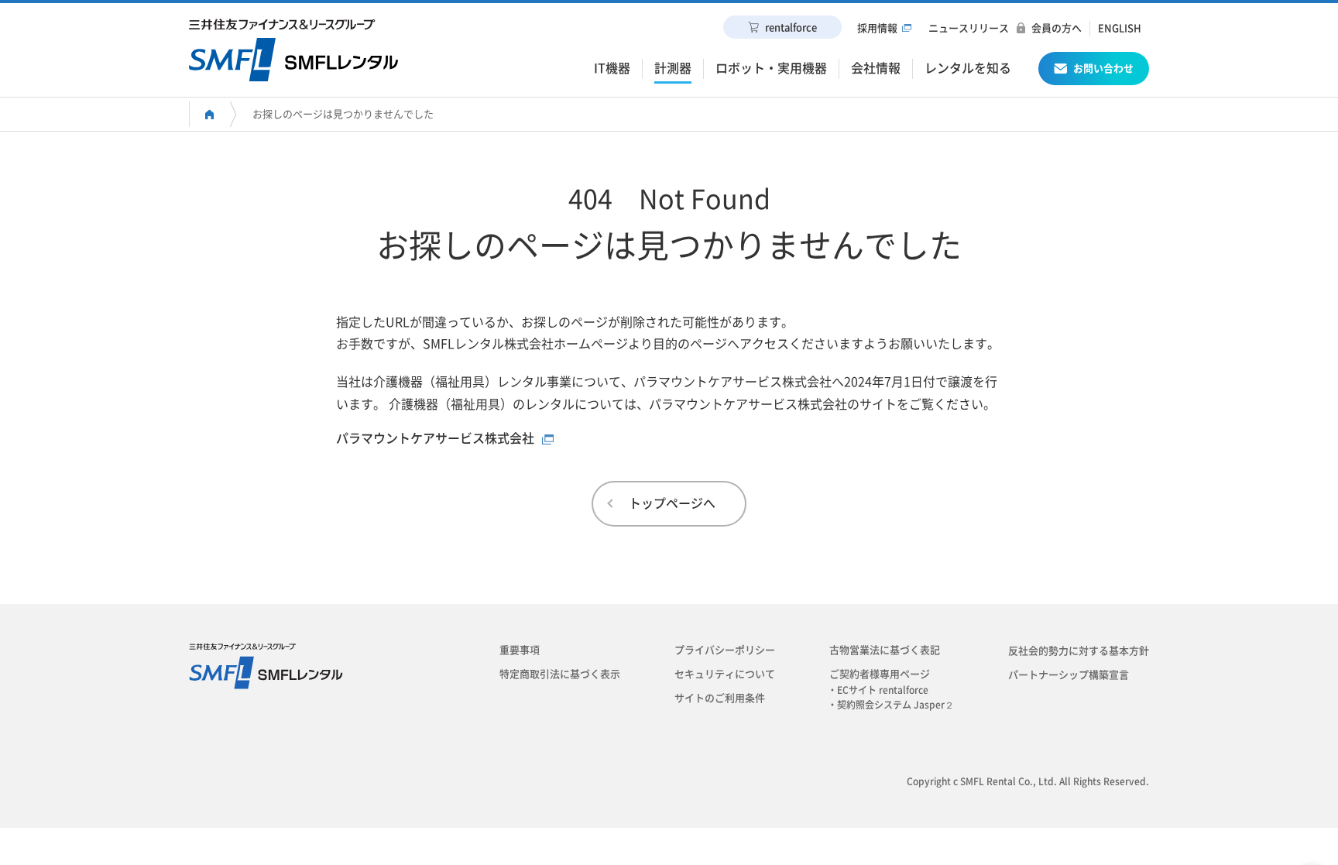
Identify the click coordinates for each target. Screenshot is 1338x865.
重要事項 (519, 650)
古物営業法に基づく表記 (884, 650)
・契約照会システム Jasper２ (895, 704)
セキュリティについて (724, 674)
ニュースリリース (968, 28)
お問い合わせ (1103, 69)
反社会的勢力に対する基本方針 (1078, 651)
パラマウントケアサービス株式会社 (435, 438)
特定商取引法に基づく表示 (559, 674)
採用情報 (877, 28)
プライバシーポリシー (724, 650)
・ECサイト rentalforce (882, 690)
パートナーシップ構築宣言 (1068, 675)
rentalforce (791, 27)
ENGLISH (1119, 28)
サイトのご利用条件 (719, 698)
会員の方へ (1056, 28)
